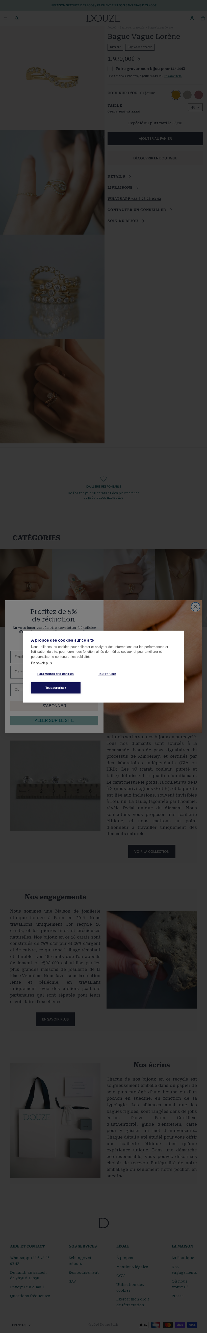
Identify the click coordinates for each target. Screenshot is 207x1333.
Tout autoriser (55, 688)
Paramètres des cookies (55, 674)
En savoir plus (41, 663)
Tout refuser (107, 674)
